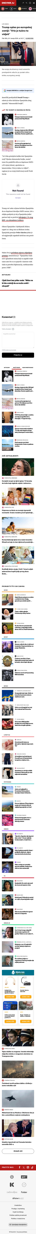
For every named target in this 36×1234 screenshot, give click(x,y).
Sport (15, 8)
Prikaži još (18, 1151)
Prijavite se (18, 355)
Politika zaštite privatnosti (18, 1215)
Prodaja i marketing (18, 1208)
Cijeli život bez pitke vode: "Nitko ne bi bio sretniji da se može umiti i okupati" (17, 283)
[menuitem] (30, 2)
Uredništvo (18, 1205)
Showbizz (24, 8)
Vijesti (6, 8)
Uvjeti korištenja (18, 1212)
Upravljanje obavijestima (19, 1224)
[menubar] (30, 3)
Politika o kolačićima (18, 1218)
